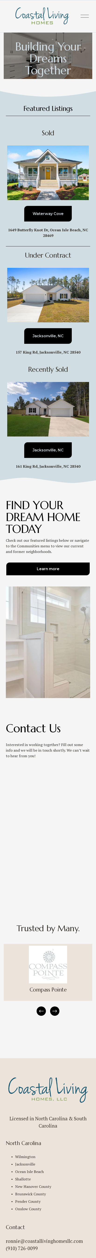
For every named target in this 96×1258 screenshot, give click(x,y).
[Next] (54, 1011)
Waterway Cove (48, 213)
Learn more (48, 569)
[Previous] (41, 1011)
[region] (48, 980)
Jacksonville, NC (48, 336)
